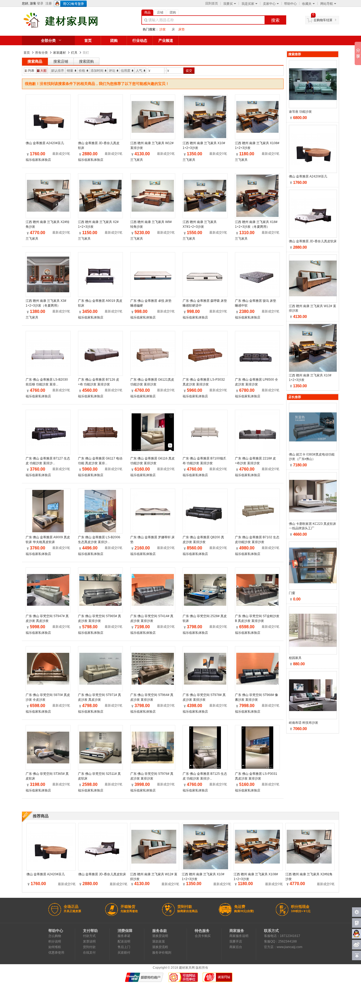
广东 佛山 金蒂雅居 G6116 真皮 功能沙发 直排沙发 (152, 461)
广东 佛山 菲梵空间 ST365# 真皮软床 (47, 776)
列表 (31, 70)
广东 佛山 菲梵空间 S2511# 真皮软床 (99, 776)
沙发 (162, 29)
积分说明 (54, 941)
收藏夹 (307, 4)
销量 (70, 70)
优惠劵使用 (56, 952)
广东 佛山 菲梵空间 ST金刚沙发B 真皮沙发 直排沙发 (257, 618)
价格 (82, 70)
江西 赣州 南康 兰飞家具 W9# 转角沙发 (151, 224)
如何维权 (54, 947)
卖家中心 (269, 4)
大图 (43, 70)
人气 (139, 70)
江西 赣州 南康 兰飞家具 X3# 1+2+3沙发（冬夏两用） (46, 303)
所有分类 (41, 52)
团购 (114, 40)
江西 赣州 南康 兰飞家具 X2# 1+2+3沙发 (98, 224)
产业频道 (165, 40)
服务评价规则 (161, 952)
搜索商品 (34, 61)
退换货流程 (160, 947)
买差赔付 (124, 952)
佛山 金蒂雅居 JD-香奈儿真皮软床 (98, 145)
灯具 (74, 52)
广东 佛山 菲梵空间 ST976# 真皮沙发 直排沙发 (151, 776)
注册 (48, 3)
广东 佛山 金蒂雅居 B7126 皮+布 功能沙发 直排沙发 (98, 382)
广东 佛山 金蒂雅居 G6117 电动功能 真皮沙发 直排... (100, 461)
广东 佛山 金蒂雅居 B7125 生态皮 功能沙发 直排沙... (205, 776)
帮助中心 (290, 4)
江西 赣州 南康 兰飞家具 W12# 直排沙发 (152, 145)
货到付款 (89, 947)
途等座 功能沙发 (300, 111)
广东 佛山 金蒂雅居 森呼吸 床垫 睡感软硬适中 (205, 303)
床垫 (181, 29)
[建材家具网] (69, 27)
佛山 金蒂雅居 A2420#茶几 (45, 143)
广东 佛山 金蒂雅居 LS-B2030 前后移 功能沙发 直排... (47, 382)
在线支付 (89, 952)
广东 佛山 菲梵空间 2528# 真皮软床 (205, 618)
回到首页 (211, 3)
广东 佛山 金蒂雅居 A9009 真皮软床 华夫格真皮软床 (48, 539)
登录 (40, 3)
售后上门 (124, 947)
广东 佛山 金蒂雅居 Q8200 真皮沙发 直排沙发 (203, 539)
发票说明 (89, 941)
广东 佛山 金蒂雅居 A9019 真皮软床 (100, 303)
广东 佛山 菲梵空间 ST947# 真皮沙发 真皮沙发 (47, 618)
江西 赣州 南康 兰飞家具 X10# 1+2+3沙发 (204, 145)
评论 (112, 70)
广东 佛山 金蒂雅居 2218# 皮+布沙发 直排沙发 (255, 461)
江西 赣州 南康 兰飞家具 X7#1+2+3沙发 (200, 224)
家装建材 (59, 52)
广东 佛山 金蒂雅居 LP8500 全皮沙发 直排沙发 (256, 382)
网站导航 (326, 4)
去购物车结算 (322, 20)
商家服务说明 (238, 936)
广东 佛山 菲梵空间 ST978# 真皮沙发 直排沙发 (204, 697)
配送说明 (124, 941)
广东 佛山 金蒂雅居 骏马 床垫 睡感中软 (255, 303)
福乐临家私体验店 (38, 160)
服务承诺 (124, 936)
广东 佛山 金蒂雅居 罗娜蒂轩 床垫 (152, 539)
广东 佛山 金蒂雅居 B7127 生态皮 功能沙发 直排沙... (48, 461)
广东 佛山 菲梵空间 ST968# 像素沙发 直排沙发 (256, 697)
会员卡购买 (203, 936)
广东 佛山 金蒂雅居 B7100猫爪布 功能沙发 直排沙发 (204, 461)
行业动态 (139, 40)
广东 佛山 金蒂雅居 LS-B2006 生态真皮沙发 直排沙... (99, 539)
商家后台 (235, 947)
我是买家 (248, 4)
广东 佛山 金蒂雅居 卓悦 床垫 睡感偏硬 (151, 303)
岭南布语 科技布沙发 (303, 723)
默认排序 (57, 70)
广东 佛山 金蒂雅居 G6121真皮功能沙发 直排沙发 (152, 382)
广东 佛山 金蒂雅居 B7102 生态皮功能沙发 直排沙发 (257, 539)
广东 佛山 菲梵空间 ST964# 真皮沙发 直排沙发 (151, 697)
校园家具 (295, 658)
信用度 (125, 70)
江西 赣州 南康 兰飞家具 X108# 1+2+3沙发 (257, 145)
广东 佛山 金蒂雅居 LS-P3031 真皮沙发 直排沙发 (256, 776)
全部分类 (48, 40)
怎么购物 (54, 936)
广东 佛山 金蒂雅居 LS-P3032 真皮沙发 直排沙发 (204, 382)
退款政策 (158, 941)
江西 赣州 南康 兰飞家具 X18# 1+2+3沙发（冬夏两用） (256, 224)
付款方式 (89, 936)
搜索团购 (86, 61)
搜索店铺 (60, 61)
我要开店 (235, 941)
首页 (88, 40)
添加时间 (97, 70)
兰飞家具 (136, 160)
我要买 (228, 4)
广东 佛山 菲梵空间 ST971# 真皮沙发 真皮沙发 (99, 697)
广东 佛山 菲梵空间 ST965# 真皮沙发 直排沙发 (99, 618)
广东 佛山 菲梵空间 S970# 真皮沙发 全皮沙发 (48, 697)
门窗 (292, 593)
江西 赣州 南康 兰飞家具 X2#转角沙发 (48, 224)
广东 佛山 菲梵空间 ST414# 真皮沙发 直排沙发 (151, 618)
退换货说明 (160, 936)
